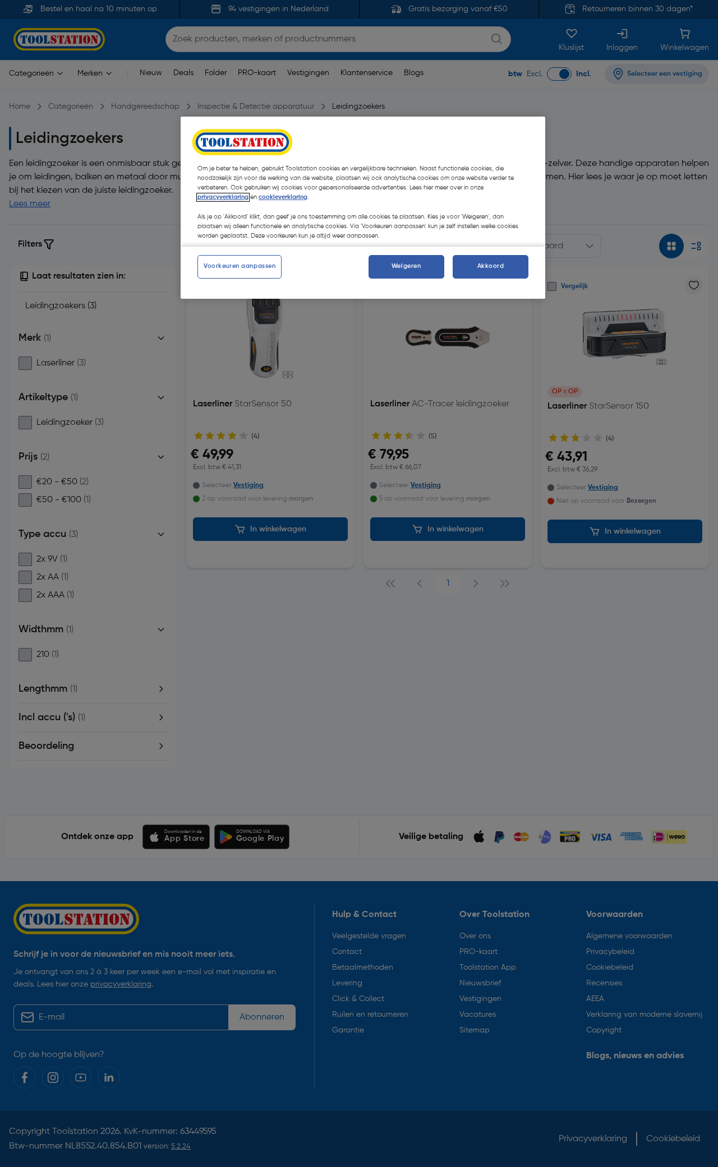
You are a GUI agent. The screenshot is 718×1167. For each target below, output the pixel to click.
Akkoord (490, 266)
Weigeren (406, 266)
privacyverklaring (222, 197)
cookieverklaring (283, 197)
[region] (363, 207)
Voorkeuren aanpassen (239, 266)
